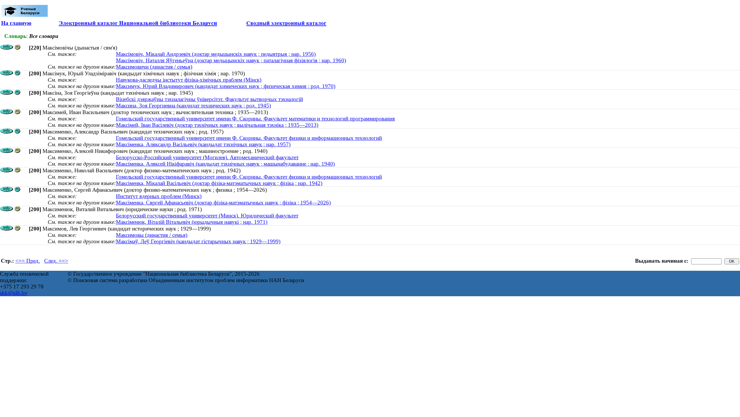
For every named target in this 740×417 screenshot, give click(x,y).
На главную (16, 23)
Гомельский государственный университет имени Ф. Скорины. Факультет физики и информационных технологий (249, 138)
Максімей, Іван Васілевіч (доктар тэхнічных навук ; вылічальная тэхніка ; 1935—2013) (217, 125)
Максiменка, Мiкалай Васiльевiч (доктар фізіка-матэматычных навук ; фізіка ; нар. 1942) (219, 183)
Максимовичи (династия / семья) (154, 67)
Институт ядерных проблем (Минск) (158, 196)
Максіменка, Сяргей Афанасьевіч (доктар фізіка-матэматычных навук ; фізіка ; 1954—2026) (223, 203)
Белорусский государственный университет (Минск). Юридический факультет (207, 216)
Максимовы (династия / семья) (151, 235)
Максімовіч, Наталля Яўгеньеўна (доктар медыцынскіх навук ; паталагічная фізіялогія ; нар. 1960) (231, 60)
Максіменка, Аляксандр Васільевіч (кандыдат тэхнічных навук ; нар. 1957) (203, 144)
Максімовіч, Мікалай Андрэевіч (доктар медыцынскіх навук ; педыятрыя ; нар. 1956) (216, 54)
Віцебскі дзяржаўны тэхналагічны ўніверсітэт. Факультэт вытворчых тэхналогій (209, 99)
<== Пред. (27, 261)
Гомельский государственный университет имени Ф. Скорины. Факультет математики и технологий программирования (255, 119)
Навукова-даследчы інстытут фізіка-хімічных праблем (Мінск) (188, 80)
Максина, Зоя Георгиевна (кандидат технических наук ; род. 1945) (193, 106)
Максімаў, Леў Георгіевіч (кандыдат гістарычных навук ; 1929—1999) (198, 241)
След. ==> (56, 261)
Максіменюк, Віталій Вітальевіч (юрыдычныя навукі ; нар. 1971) (191, 222)
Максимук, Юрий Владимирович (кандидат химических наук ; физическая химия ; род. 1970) (225, 86)
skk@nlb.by (13, 293)
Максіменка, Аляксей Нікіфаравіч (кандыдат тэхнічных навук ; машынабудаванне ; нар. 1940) (225, 164)
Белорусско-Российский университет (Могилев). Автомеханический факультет (207, 157)
